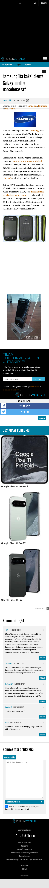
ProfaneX (8, 707)
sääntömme (34, 387)
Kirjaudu (44, 3)
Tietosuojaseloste (24, 856)
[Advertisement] (24, 30)
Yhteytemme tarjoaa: (24, 830)
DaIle (7, 723)
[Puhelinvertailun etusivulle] (24, 821)
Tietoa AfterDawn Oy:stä (24, 849)
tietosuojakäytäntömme (11, 390)
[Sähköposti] (27, 101)
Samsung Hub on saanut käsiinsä (27, 161)
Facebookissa (32, 106)
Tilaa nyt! (38, 379)
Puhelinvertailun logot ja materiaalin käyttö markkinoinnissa (24, 860)
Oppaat (19, 65)
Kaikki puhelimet (7, 65)
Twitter (24, 411)
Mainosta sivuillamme (24, 843)
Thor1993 (8, 664)
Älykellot (28, 65)
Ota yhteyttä (24, 846)
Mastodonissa (10, 109)
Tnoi (6, 630)
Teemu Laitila (7, 100)
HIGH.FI (24, 869)
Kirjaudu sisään (9, 757)
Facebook (24, 405)
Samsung (34, 130)
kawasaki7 (9, 684)
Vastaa (42, 658)
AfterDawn (24, 866)
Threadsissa (42, 106)
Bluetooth (7, 178)
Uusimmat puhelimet (17, 430)
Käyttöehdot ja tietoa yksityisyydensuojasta (24, 853)
